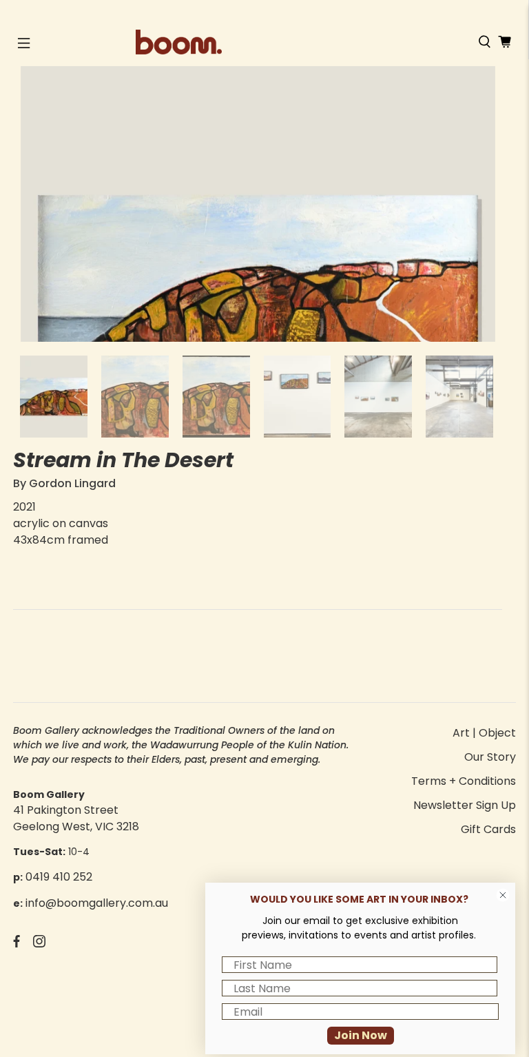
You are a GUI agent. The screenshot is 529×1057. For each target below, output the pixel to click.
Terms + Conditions (463, 781)
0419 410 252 (58, 877)
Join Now (360, 1035)
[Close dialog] (503, 895)
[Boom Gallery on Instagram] (39, 944)
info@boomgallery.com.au (96, 903)
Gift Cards (488, 829)
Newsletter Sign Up (464, 805)
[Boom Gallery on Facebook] (16, 944)
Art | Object (484, 733)
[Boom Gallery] (264, 42)
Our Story (490, 757)
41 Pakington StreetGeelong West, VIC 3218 (76, 818)
